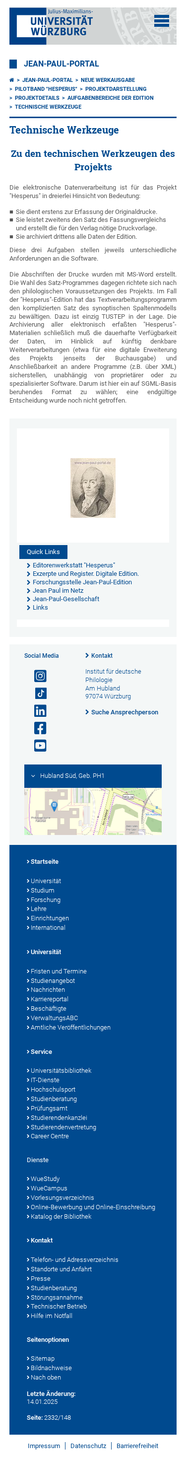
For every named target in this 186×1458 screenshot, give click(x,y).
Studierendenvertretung (63, 1127)
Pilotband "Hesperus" (46, 89)
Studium (43, 890)
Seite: (35, 1417)
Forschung (46, 899)
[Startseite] (11, 80)
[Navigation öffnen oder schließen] (161, 21)
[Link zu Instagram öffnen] (36, 676)
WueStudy (45, 1178)
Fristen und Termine (59, 971)
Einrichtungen (50, 918)
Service (41, 1051)
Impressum (44, 1446)
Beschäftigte (48, 1008)
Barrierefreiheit (137, 1446)
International (48, 927)
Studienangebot (53, 980)
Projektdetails (37, 98)
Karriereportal (49, 999)
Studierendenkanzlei (59, 1117)
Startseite (45, 861)
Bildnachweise (51, 1368)
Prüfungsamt (49, 1108)
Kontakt (102, 655)
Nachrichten (48, 989)
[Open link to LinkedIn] (36, 711)
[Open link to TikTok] (36, 693)
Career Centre (50, 1136)
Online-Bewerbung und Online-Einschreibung (93, 1207)
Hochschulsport (53, 1089)
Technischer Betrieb (59, 1306)
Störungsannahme (57, 1297)
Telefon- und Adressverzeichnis (75, 1259)
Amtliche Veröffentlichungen (71, 1027)
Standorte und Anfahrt (61, 1269)
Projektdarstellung (116, 89)
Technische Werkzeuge (48, 107)
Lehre (39, 908)
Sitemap (43, 1358)
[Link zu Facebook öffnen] (36, 728)
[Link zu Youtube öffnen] (36, 746)
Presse (41, 1278)
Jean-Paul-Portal (61, 64)
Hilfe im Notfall (51, 1315)
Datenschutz (88, 1446)
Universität (46, 881)
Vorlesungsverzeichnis (62, 1197)
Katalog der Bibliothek (61, 1216)
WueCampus (49, 1188)
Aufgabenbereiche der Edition (110, 98)
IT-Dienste (45, 1080)
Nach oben (46, 1377)
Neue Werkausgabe (108, 80)
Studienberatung (54, 1099)
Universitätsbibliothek (61, 1070)
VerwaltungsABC (54, 1018)
